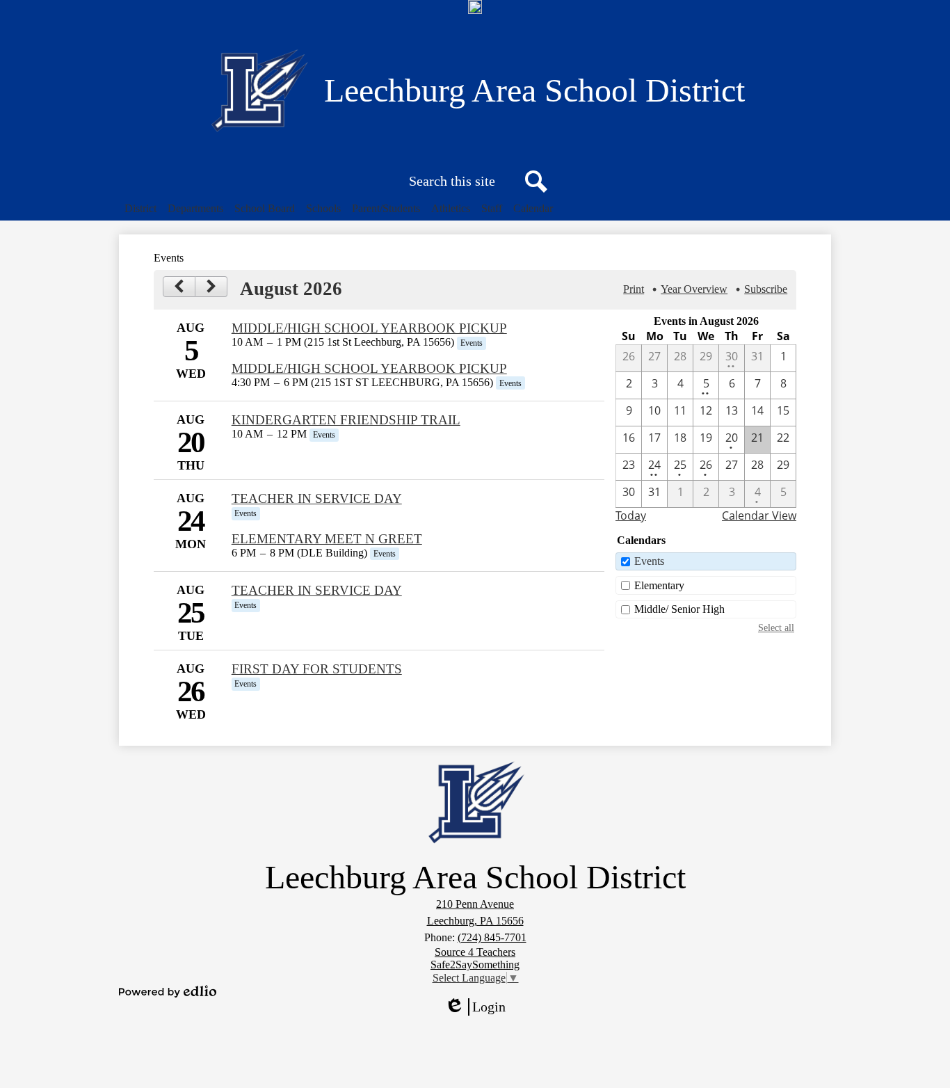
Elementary (659, 585)
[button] (140, 209)
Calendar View (759, 515)
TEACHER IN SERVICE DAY (317, 498)
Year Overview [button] (694, 289)
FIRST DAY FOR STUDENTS (317, 669)
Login (480, 1007)
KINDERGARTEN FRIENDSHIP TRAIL (346, 420)
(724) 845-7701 (492, 937)
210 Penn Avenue (475, 904)
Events (649, 561)
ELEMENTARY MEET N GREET (327, 538)
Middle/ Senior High (679, 609)
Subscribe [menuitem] (765, 289)
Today (630, 515)
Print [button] (633, 289)
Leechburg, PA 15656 (475, 921)
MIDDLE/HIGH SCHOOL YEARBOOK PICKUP (369, 328)
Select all (776, 627)
